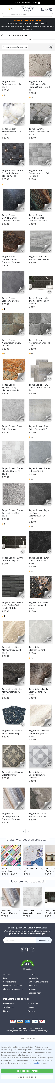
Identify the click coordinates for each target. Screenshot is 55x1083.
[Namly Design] (27, 9)
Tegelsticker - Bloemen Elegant (37, 648)
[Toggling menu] (5, 8)
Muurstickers (33, 1003)
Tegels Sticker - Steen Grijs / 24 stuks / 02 (39, 427)
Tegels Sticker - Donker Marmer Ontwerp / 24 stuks (11, 218)
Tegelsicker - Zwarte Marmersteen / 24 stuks (38, 605)
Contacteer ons (9, 982)
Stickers (6, 1011)
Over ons (7, 974)
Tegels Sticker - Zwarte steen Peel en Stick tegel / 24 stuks (13, 605)
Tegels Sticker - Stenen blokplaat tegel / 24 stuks (13, 471)
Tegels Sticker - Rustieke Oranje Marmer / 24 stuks (10, 388)
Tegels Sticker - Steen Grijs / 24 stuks (12, 427)
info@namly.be (44, 1030)
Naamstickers (9, 1003)
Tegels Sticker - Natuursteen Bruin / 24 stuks (11, 343)
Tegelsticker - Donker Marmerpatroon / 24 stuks (12, 692)
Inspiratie (32, 989)
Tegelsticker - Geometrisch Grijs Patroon (37, 775)
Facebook (27, 949)
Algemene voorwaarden (13, 989)
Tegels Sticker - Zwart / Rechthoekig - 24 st (12, 559)
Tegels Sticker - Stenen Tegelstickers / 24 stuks (13, 513)
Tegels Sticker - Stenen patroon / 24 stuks (39, 469)
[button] (22, 75)
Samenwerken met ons (38, 982)
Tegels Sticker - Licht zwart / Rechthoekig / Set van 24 (39, 301)
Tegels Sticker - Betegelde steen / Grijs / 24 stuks (39, 173)
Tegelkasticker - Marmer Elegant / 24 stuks (11, 132)
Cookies (32, 974)
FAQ (5, 978)
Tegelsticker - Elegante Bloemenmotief (13, 773)
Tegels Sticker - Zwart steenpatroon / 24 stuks (39, 560)
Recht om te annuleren (12, 985)
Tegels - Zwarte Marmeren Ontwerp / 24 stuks (39, 132)
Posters (31, 1007)
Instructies (33, 985)
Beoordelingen (35, 993)
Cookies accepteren (27, 1071)
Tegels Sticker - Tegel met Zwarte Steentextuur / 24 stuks (39, 514)
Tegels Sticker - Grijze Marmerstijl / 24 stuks (39, 258)
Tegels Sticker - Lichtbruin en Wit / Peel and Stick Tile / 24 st (39, 85)
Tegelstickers (13, 35)
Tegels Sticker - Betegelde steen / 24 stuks (11, 84)
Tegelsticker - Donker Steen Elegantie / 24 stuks (39, 692)
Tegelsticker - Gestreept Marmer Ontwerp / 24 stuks (11, 816)
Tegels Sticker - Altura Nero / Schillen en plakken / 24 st (12, 173)
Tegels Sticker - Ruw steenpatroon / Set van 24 (39, 388)
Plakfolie (31, 1011)
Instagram (22, 949)
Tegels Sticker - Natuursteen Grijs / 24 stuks (39, 343)
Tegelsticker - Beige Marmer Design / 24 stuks (11, 650)
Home (2, 35)
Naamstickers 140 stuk (30, 869)
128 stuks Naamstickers (6, 869)
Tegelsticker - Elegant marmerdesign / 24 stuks (39, 733)
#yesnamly (33, 978)
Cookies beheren (27, 1077)
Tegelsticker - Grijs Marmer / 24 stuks (37, 815)
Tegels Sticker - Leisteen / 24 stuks (11, 299)
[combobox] (27, 15)
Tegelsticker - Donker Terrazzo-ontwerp (12, 732)
